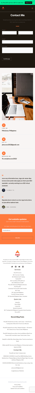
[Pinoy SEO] (3, 8)
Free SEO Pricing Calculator (17, 294)
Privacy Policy (17, 384)
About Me (17, 302)
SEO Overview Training (18, 275)
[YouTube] (19, 267)
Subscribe (17, 237)
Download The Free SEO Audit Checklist (17, 288)
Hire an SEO (17, 312)
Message (5, 46)
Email (4, 39)
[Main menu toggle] (32, 8)
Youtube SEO (18, 278)
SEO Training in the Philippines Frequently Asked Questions (17, 310)
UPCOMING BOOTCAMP (17, 282)
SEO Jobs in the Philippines (17, 292)
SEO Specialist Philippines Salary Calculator (17, 296)
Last (19, 35)
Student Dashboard (17, 308)
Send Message (6, 58)
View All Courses (17, 272)
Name (4, 30)
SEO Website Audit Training (18, 277)
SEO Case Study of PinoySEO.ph (17, 280)
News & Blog (17, 304)
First (3, 35)
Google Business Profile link (17, 371)
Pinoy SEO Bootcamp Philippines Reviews (17, 284)
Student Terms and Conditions (17, 388)
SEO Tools (17, 290)
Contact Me (17, 306)
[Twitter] (12, 267)
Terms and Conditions (17, 386)
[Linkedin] (23, 267)
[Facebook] (16, 267)
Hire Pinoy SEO (17, 286)
